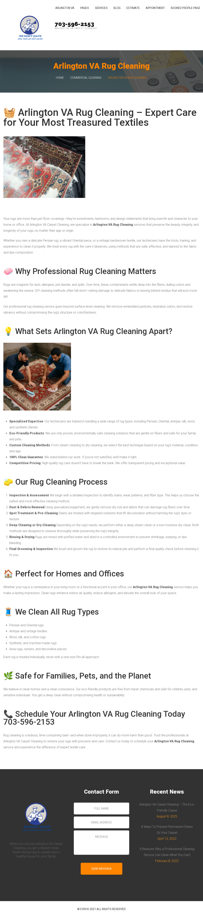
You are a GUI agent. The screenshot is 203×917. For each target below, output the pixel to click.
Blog (117, 8)
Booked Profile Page (185, 8)
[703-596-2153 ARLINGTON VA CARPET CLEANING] (29, 25)
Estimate (133, 8)
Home (60, 77)
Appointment (155, 8)
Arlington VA (64, 8)
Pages (84, 8)
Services (101, 8)
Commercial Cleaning (86, 77)
